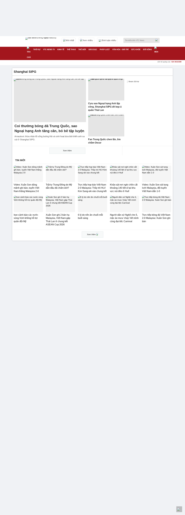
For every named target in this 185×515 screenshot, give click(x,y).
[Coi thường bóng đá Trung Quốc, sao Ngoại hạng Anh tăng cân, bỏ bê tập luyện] (50, 100)
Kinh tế (60, 49)
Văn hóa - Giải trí (120, 49)
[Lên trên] (179, 509)
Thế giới (82, 49)
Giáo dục (92, 49)
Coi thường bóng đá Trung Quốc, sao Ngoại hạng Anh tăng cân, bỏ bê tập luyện (49, 128)
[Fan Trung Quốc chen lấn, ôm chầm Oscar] (106, 125)
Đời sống (147, 49)
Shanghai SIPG (25, 71)
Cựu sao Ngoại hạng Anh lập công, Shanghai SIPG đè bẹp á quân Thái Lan (105, 106)
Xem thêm (67, 151)
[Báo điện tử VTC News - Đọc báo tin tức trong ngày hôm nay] (41, 41)
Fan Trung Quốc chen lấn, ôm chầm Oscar (104, 141)
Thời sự (36, 49)
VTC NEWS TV (49, 49)
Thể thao (71, 49)
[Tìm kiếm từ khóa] (157, 40)
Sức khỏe (135, 49)
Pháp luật (105, 49)
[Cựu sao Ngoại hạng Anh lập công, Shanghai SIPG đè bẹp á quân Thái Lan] (106, 89)
